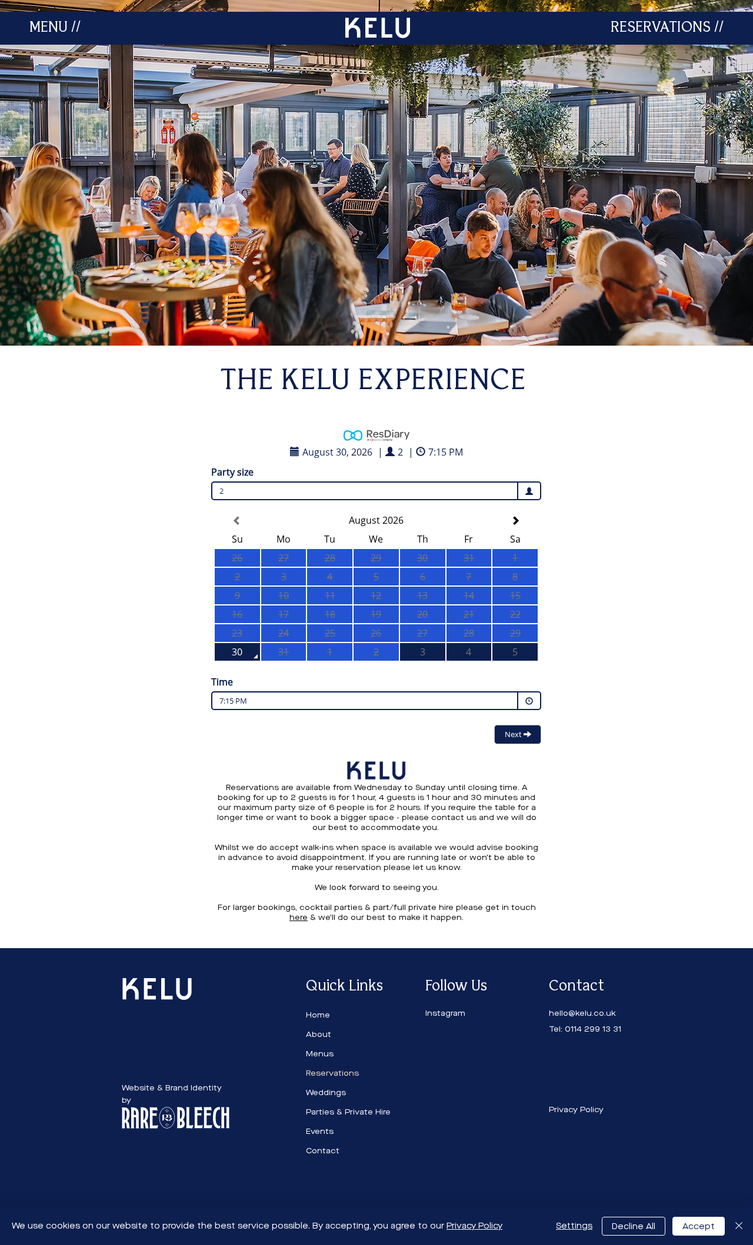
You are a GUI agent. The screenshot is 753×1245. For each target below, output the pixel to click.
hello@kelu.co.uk (582, 1013)
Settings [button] (574, 1225)
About (318, 1034)
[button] (55, 28)
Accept (698, 1226)
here (298, 917)
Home (318, 1015)
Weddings (326, 1092)
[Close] (739, 1226)
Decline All (633, 1226)
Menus (320, 1054)
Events (320, 1131)
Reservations (332, 1073)
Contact (322, 1151)
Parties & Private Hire (348, 1112)
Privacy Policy (474, 1225)
